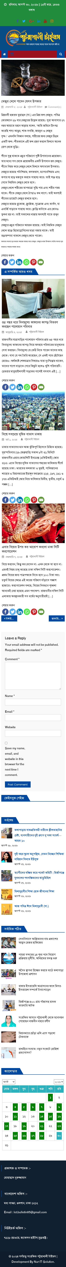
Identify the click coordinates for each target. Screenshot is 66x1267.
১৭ (6, 1126)
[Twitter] (12, 262)
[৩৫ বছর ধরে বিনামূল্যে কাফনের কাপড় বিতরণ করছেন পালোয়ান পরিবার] (33, 298)
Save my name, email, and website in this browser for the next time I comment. (15, 761)
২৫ (15, 1136)
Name (10, 696)
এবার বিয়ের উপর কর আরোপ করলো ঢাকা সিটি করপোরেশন (30, 549)
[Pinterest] (33, 262)
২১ (41, 1126)
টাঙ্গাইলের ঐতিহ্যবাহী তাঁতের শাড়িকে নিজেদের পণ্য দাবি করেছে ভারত (11, 618)
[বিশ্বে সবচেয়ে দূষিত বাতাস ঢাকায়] (33, 410)
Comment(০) (54, 107)
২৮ (41, 1136)
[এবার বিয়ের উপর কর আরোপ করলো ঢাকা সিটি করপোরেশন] (33, 523)
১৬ (59, 1116)
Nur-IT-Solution (44, 1262)
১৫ (50, 1116)
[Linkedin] (19, 262)
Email (9, 712)
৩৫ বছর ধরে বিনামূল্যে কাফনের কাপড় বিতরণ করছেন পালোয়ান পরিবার (30, 324)
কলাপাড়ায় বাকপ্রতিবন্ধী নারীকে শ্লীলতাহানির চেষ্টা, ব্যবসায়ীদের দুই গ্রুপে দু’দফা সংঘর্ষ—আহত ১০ (38, 835)
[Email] (40, 262)
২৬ (24, 1136)
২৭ (32, 1136)
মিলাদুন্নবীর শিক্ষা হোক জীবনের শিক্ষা (34, 891)
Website (10, 727)
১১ (15, 1116)
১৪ (41, 1116)
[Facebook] (5, 262)
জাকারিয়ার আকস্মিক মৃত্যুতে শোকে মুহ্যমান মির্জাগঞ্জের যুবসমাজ (58, 618)
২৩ (59, 1126)
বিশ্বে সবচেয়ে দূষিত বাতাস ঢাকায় (22, 434)
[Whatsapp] (26, 262)
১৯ (24, 1126)
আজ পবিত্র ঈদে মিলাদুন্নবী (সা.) (31, 906)
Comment (12, 659)
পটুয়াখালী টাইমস (34, 107)
